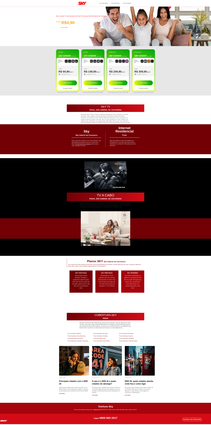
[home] (82, 3)
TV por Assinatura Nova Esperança (76, 336)
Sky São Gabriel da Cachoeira (83, 144)
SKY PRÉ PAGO (115, 3)
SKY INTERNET (127, 3)
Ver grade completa (67, 88)
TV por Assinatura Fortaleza (100, 336)
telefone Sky (97, 409)
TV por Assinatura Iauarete (126, 336)
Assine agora (64, 27)
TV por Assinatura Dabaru (74, 333)
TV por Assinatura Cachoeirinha (101, 341)
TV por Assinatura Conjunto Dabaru (128, 341)
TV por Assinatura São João (100, 333)
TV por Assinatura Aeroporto (126, 333)
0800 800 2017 (108, 418)
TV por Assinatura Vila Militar (126, 338)
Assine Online (67, 83)
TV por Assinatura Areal (99, 338)
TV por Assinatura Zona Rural (75, 338)
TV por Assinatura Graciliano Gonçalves (77, 341)
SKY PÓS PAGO (103, 3)
